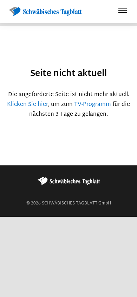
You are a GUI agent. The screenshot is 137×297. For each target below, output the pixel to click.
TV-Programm (92, 105)
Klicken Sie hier (27, 105)
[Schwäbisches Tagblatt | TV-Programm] (45, 12)
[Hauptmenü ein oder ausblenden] (122, 11)
